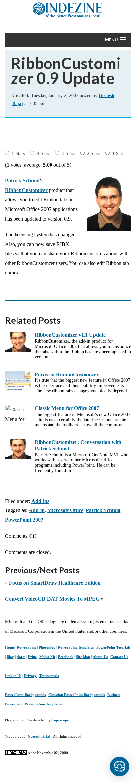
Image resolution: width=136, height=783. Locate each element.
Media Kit (47, 657)
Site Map (83, 657)
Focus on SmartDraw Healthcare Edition (55, 583)
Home (10, 647)
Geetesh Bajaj (39, 736)
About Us (100, 657)
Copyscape (60, 720)
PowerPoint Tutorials (113, 647)
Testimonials (49, 676)
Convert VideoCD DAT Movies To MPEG (52, 599)
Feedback (65, 657)
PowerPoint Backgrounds (25, 695)
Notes (21, 657)
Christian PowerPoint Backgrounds (76, 695)
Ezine (32, 657)
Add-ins (40, 501)
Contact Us (119, 657)
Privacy (30, 676)
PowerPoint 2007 (24, 520)
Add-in (37, 510)
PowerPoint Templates (76, 647)
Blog (10, 657)
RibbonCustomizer (26, 190)
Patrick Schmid (22, 180)
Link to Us (13, 676)
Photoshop (47, 647)
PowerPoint (26, 647)
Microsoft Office (65, 510)
